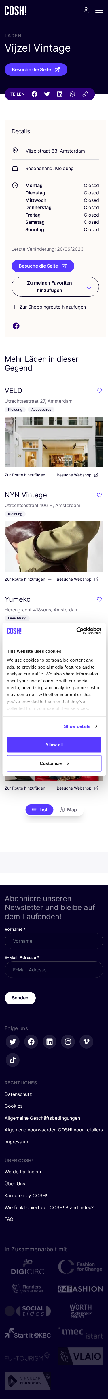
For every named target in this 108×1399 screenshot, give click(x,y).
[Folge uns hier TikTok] (13, 1060)
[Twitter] (47, 94)
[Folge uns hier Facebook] (31, 1042)
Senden (20, 998)
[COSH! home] (15, 10)
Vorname (15, 929)
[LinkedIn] (59, 94)
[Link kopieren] (85, 94)
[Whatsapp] (72, 94)
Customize (51, 763)
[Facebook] (34, 94)
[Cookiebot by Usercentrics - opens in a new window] (76, 631)
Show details (77, 726)
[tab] (39, 809)
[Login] (86, 10)
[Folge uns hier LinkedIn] (49, 1042)
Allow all (54, 744)
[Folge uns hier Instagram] (68, 1042)
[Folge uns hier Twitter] (13, 1042)
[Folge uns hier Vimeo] (86, 1042)
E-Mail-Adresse (22, 957)
